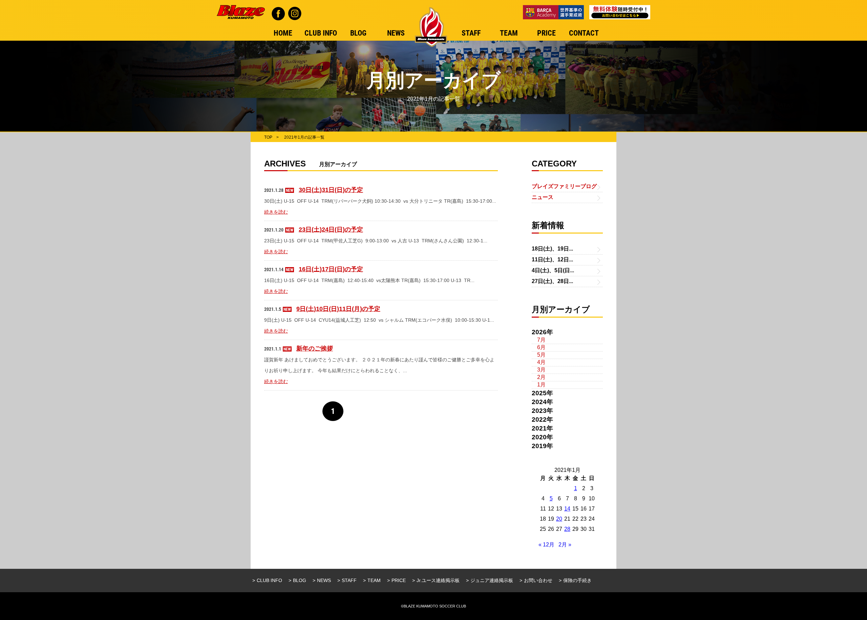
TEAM (374, 580)
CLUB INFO (269, 580)
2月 (541, 377)
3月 (541, 370)
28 (567, 529)
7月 (541, 340)
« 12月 (546, 544)
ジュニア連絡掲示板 (491, 580)
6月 (541, 347)
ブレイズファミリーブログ (564, 186)
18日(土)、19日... (552, 249)
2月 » (564, 544)
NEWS (324, 580)
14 (567, 509)
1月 (541, 384)
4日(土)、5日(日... (553, 270)
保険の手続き (577, 580)
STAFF (349, 580)
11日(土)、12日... (552, 259)
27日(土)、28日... (552, 281)
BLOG (299, 580)
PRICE (399, 580)
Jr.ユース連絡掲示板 (438, 580)
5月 (541, 355)
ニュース (542, 197)
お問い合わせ (538, 580)
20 (559, 519)
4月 (541, 362)
